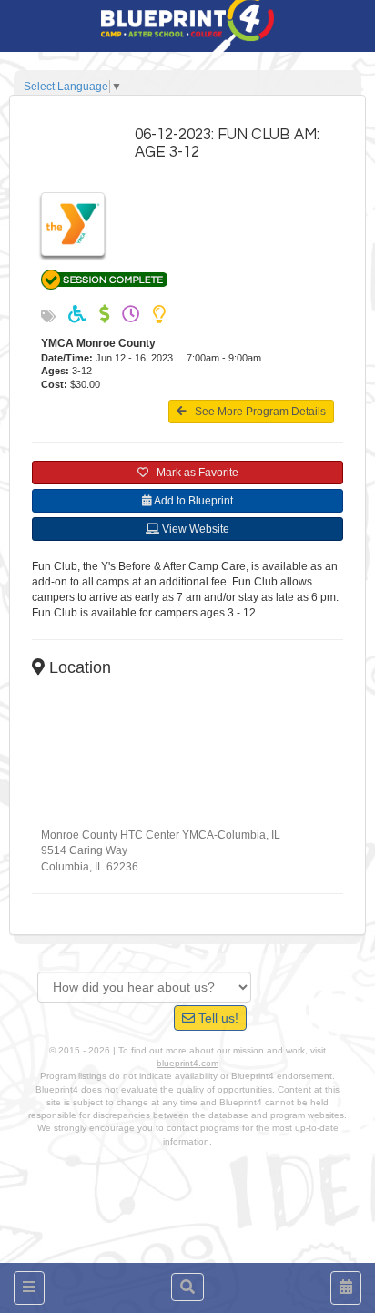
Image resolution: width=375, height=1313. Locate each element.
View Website (194, 529)
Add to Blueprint (192, 500)
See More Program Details (256, 411)
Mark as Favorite (193, 472)
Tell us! (216, 1018)
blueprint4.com (187, 1063)
